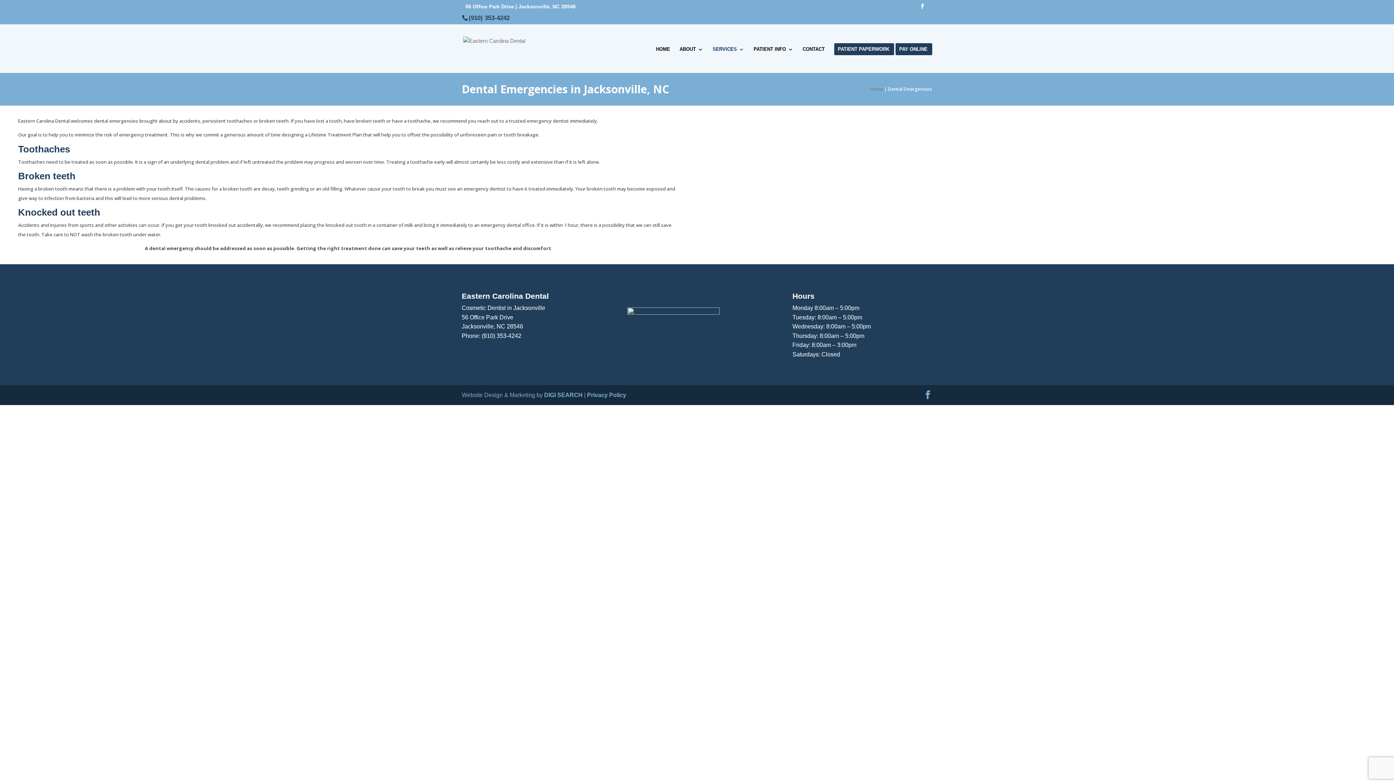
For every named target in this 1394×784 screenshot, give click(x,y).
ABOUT (688, 49)
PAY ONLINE (913, 49)
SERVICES (725, 49)
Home (876, 89)
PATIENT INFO (770, 49)
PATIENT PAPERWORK (863, 49)
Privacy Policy (606, 395)
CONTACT (814, 49)
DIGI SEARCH (563, 395)
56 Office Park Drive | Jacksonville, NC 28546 (520, 6)
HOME (663, 49)
